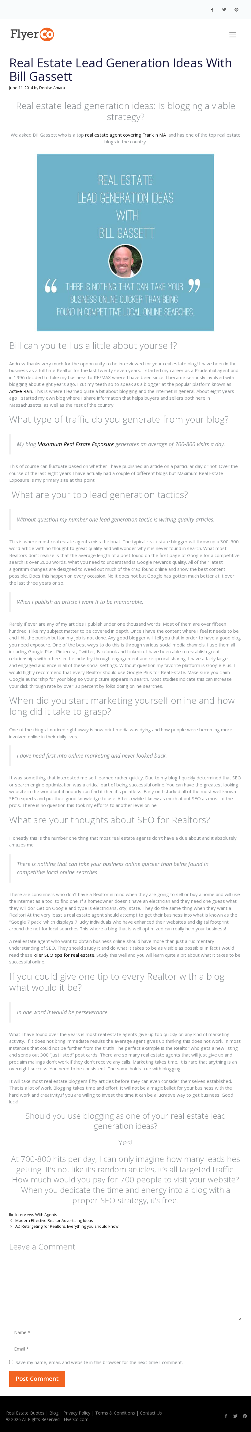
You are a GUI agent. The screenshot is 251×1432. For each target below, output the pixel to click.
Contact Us (151, 1413)
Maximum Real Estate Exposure (75, 444)
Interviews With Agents (36, 1214)
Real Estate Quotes (25, 1413)
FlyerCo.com (76, 1419)
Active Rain (20, 391)
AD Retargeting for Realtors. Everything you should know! (67, 1226)
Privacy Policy (76, 1413)
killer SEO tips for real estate (64, 955)
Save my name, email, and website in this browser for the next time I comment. (99, 1362)
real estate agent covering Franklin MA (126, 135)
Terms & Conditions (115, 1413)
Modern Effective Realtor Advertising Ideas (54, 1220)
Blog (53, 1413)
